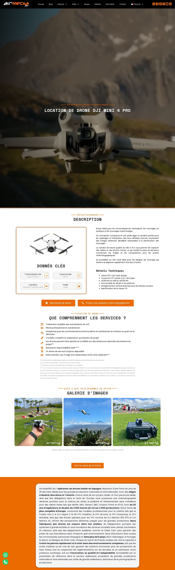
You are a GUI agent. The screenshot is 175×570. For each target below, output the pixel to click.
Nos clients (110, 4)
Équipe (86, 4)
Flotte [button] (74, 4)
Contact (122, 4)
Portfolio (98, 4)
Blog (51, 4)
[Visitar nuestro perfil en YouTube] (167, 4)
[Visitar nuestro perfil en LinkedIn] (170, 4)
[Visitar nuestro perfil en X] (153, 4)
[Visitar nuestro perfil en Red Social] (160, 4)
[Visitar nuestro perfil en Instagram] (163, 4)
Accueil (41, 4)
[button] (137, 4)
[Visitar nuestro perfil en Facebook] (157, 4)
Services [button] (61, 4)
